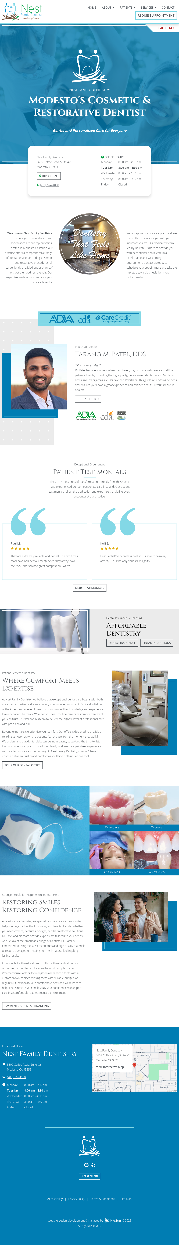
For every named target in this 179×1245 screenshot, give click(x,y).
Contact (168, 7)
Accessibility (55, 1199)
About (107, 7)
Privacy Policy (76, 1199)
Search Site (91, 1176)
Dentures (112, 827)
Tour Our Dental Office (22, 765)
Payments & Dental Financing (27, 1006)
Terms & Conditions (103, 1199)
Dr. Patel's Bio (88, 399)
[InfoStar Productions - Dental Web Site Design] (113, 1220)
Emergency (166, 28)
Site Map (126, 1199)
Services (147, 7)
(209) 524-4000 (49, 185)
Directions (49, 176)
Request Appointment (156, 15)
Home (92, 7)
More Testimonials (89, 588)
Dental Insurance (122, 643)
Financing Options (157, 643)
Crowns (156, 827)
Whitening (157, 872)
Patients (126, 7)
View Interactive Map (110, 1067)
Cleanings (112, 872)
